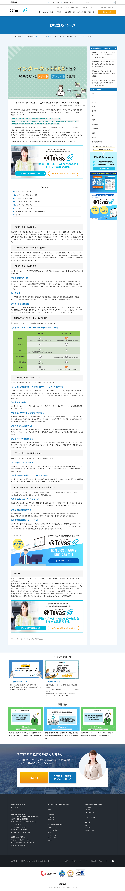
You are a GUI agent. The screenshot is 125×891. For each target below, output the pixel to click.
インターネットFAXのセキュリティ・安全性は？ (30, 211)
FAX (93, 98)
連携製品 (50, 832)
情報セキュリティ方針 (70, 861)
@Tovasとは (14, 807)
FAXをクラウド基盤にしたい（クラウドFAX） (23, 842)
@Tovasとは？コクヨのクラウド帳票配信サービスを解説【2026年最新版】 (103, 73)
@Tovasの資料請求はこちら (30, 173)
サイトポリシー (57, 861)
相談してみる (106, 12)
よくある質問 (88, 807)
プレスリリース (89, 827)
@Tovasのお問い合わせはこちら (63, 173)
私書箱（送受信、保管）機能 (18, 827)
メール (94, 102)
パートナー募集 (52, 837)
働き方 (94, 111)
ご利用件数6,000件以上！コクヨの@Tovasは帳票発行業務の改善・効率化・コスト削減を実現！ (44, 141)
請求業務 (95, 128)
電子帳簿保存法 (97, 142)
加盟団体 (50, 840)
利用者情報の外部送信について (99, 861)
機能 (51, 12)
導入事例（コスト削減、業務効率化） (59, 804)
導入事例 (68, 12)
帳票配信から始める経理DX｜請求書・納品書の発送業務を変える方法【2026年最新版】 (103, 64)
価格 (74, 12)
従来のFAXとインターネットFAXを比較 (27, 201)
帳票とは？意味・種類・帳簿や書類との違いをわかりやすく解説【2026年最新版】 (103, 82)
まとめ (17, 215)
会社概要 (13, 861)
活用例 (59, 12)
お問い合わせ (88, 810)
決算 (93, 120)
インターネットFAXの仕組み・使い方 (26, 195)
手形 (93, 115)
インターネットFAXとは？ (23, 192)
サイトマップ (83, 861)
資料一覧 (91, 12)
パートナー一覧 (52, 835)
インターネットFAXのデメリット (25, 208)
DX (93, 93)
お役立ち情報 (82, 12)
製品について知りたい (18, 804)
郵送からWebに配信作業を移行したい (21, 840)
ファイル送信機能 (16, 824)
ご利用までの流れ (52, 827)
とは (43, 12)
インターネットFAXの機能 (23, 198)
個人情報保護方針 (43, 861)
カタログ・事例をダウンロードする (62, 777)
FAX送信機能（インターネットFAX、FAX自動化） (24, 822)
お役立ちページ (42, 36)
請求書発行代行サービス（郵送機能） (21, 832)
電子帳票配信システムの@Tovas (25, 36)
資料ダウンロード (88, 7)
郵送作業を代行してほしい (18, 845)
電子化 (94, 137)
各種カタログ (52, 814)
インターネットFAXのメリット (24, 205)
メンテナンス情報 (89, 830)
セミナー (87, 825)
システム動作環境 (52, 830)
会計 (93, 106)
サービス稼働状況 (54, 2)
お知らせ (59, 7)
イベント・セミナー (72, 7)
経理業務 (95, 124)
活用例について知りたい (18, 837)
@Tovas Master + (16, 810)
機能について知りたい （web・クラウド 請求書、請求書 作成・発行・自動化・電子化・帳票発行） (25, 817)
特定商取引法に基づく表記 (28, 861)
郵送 (93, 133)
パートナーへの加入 (84, 2)
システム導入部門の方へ (69, 2)
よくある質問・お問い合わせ (107, 7)
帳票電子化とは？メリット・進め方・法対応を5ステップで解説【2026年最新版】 (103, 54)
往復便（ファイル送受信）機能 (19, 829)
